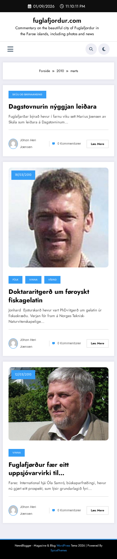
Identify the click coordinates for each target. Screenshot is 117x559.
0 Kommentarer (69, 144)
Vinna (33, 279)
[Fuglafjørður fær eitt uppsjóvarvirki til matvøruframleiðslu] (58, 403)
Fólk (15, 279)
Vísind (52, 279)
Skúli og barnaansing (27, 94)
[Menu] (10, 49)
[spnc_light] (104, 49)
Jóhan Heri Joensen (28, 143)
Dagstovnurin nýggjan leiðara (53, 106)
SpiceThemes (59, 550)
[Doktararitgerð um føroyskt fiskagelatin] (58, 217)
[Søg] (91, 49)
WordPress (63, 545)
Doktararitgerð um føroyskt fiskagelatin (49, 296)
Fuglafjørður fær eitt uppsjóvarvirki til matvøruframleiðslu (39, 469)
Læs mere (97, 144)
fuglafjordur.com (57, 20)
